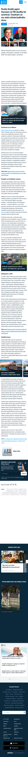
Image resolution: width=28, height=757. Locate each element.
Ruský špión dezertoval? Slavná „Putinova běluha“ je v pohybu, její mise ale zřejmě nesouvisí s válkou (13, 120)
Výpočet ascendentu (9, 705)
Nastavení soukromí (18, 738)
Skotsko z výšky (6, 606)
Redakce (16, 734)
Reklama (5, 723)
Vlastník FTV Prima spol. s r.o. (7, 735)
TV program (15, 692)
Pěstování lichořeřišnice (17, 703)
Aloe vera (7, 703)
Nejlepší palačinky (9, 707)
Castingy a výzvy (17, 723)
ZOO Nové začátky (9, 696)
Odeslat (24, 473)
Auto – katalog (19, 696)
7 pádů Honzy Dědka (11, 698)
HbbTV (4, 726)
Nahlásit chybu (6, 738)
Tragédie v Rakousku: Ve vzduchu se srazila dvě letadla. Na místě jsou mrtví (13, 664)
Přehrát (5, 604)
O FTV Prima (6, 719)
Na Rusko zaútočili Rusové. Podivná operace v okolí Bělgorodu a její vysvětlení (13, 267)
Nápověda (16, 732)
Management (17, 719)
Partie (7, 694)
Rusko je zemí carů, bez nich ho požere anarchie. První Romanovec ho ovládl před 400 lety (13, 173)
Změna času (22, 692)
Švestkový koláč (19, 707)
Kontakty (16, 726)
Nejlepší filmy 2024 (18, 689)
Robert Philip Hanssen (7, 130)
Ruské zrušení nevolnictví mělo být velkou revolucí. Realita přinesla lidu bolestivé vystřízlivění (14, 331)
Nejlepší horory (7, 692)
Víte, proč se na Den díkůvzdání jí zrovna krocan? (11, 566)
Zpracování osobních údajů (18, 729)
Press (15, 721)
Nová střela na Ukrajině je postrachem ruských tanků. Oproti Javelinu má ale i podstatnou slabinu (10, 374)
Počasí (11, 694)
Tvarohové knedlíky (19, 705)
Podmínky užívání (7, 728)
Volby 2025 (19, 698)
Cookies (5, 732)
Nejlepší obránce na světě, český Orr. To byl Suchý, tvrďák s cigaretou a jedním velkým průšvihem (14, 671)
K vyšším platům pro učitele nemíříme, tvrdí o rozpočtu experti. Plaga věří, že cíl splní (12, 657)
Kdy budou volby (18, 694)
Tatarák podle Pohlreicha (18, 701)
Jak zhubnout (8, 689)
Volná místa (5, 721)
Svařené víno (7, 701)
